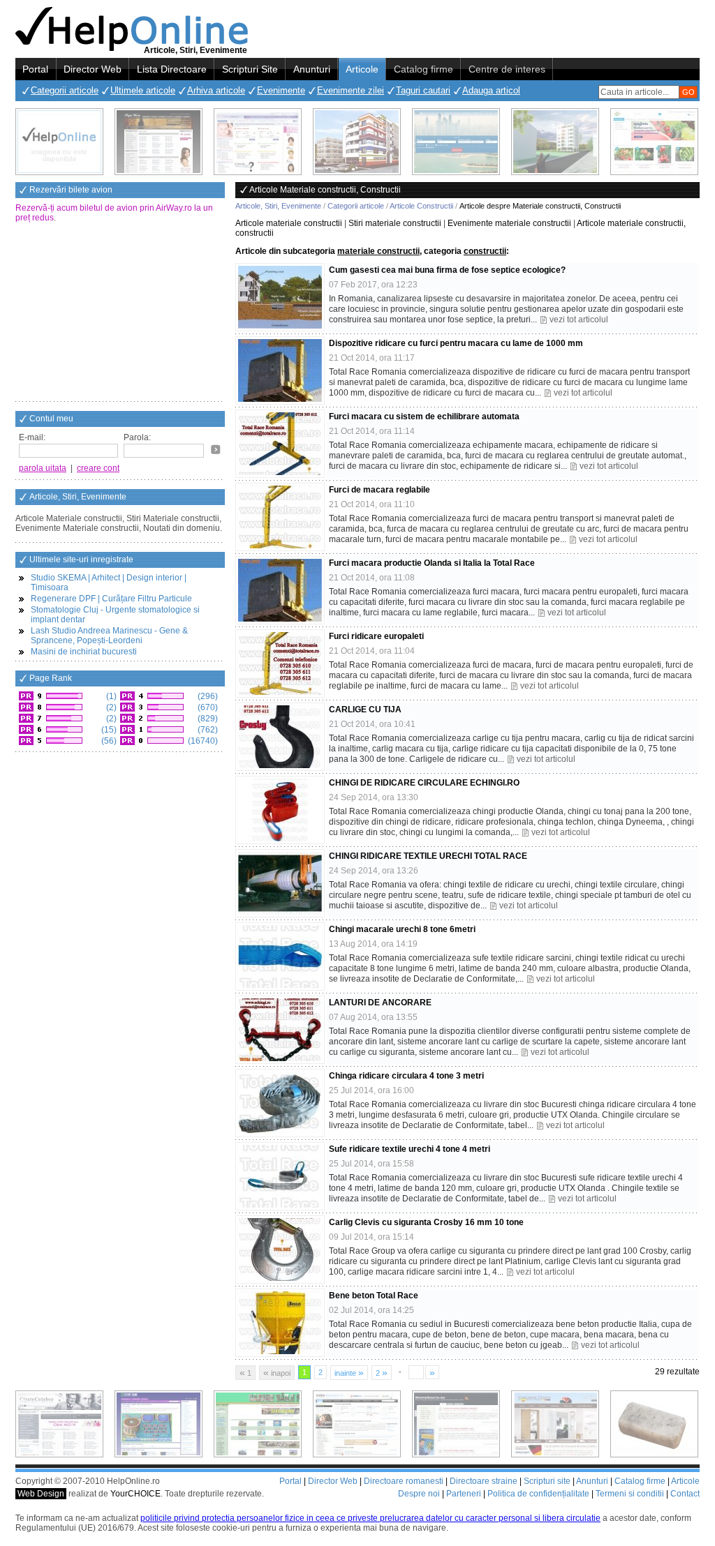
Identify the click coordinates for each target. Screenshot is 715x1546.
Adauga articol (491, 90)
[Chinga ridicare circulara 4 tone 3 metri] (280, 1103)
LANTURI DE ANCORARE (380, 1002)
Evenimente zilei (350, 90)
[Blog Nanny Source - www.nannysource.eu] (456, 1423)
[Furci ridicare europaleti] (280, 663)
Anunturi (311, 69)
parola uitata (42, 468)
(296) (207, 696)
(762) (207, 730)
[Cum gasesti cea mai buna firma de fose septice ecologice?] (280, 297)
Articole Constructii (421, 206)
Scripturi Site (250, 69)
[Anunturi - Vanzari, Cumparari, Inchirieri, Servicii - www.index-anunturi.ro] (357, 1423)
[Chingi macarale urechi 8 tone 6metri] (280, 956)
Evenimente (281, 90)
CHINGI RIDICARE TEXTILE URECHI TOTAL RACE (428, 856)
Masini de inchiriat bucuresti (84, 651)
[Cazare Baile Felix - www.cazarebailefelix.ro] (258, 1423)
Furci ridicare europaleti (376, 636)
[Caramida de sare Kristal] (654, 1423)
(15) (108, 730)
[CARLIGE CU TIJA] (280, 737)
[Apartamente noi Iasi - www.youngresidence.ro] (357, 141)
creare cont (98, 468)
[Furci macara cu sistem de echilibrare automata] (280, 444)
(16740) (202, 741)
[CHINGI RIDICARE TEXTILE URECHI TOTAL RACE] (280, 883)
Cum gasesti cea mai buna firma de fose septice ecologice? (447, 270)
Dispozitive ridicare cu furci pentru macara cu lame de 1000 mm (456, 343)
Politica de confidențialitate (538, 1494)
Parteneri (463, 1494)
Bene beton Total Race (373, 1295)
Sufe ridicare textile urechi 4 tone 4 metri (409, 1149)
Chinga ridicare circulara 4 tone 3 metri (406, 1076)
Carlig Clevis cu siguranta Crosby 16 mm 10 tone (426, 1222)
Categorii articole (64, 90)
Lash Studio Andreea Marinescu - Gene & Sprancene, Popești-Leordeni (109, 635)
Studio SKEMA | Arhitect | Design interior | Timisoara (108, 582)
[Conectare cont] (216, 449)
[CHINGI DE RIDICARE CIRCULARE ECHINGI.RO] (280, 810)
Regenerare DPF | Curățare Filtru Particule (111, 598)
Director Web (92, 69)
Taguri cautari (423, 90)
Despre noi (419, 1494)
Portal (35, 69)
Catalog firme (423, 69)
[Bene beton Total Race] (280, 1323)
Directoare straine (483, 1481)
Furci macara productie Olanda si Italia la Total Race (432, 563)
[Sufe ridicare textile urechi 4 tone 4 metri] (280, 1176)
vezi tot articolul (579, 319)
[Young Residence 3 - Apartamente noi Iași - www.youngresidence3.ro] (555, 141)
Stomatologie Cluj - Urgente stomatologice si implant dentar (115, 614)
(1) (110, 696)
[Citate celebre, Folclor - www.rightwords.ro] (158, 141)
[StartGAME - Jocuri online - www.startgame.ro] (158, 1423)
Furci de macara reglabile (379, 490)
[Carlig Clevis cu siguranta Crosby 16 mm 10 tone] (280, 1249)
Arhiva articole (216, 90)
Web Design (40, 1494)
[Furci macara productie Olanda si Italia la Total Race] (280, 590)
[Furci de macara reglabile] (280, 517)
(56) (108, 741)
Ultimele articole (142, 90)
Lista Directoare (172, 69)
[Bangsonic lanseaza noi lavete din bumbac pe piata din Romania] (59, 141)
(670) (207, 707)
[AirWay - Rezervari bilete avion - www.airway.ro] (456, 141)
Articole (362, 69)
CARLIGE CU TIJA (365, 709)
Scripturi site (547, 1481)
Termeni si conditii (630, 1494)
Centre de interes (507, 69)
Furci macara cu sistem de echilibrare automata (424, 416)
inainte (349, 1372)
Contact (685, 1494)
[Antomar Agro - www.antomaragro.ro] (654, 141)
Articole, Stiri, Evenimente (278, 206)
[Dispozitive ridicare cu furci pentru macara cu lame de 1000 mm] (280, 370)
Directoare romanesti (403, 1481)
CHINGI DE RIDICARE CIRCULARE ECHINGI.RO (424, 783)
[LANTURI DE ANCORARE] (280, 1030)
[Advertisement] (120, 313)
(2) (110, 707)
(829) (207, 718)
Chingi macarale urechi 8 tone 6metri (402, 929)
